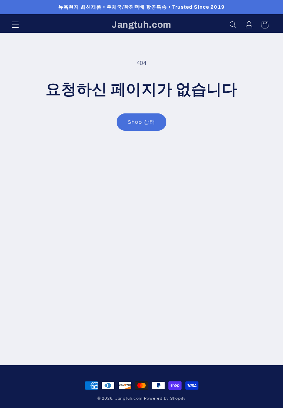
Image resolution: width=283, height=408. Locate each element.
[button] (15, 25)
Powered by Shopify (165, 398)
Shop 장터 (141, 122)
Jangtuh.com (129, 398)
